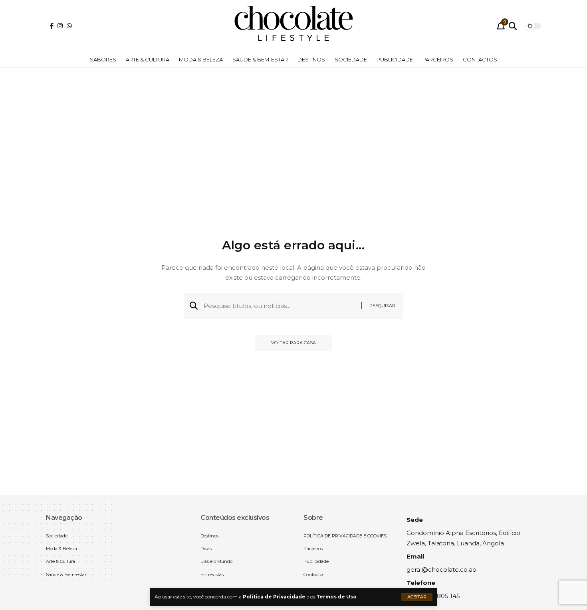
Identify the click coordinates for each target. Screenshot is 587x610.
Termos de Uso (336, 597)
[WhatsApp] (69, 26)
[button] (416, 597)
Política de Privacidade (274, 597)
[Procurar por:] (279, 306)
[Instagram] (60, 26)
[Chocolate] (293, 26)
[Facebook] (52, 26)
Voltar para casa (293, 342)
